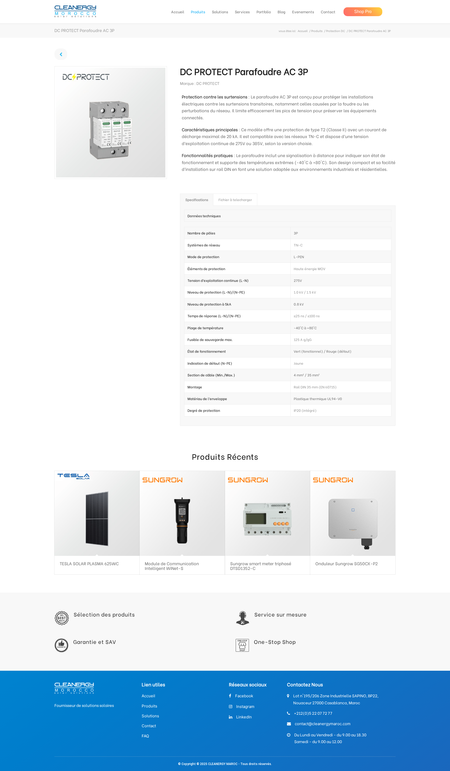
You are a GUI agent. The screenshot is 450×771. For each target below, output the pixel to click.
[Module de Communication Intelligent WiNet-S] (182, 513)
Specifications (196, 199)
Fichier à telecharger (235, 199)
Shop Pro (363, 11)
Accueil (303, 31)
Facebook (244, 695)
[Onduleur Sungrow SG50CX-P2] (352, 513)
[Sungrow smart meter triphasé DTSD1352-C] (267, 513)
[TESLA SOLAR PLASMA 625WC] (97, 513)
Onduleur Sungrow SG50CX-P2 (346, 563)
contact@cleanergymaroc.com (323, 723)
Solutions (150, 715)
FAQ (145, 735)
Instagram (245, 706)
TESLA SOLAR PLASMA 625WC (89, 563)
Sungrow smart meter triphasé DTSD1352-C (260, 565)
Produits (316, 31)
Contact (149, 725)
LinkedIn (244, 716)
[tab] (196, 200)
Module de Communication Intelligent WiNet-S (172, 565)
